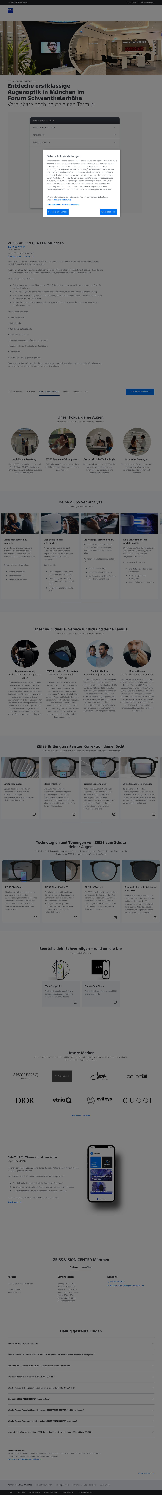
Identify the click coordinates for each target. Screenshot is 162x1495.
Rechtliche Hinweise (70, 204)
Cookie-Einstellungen (57, 212)
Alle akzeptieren (108, 212)
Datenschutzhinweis (62, 200)
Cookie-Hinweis (54, 204)
